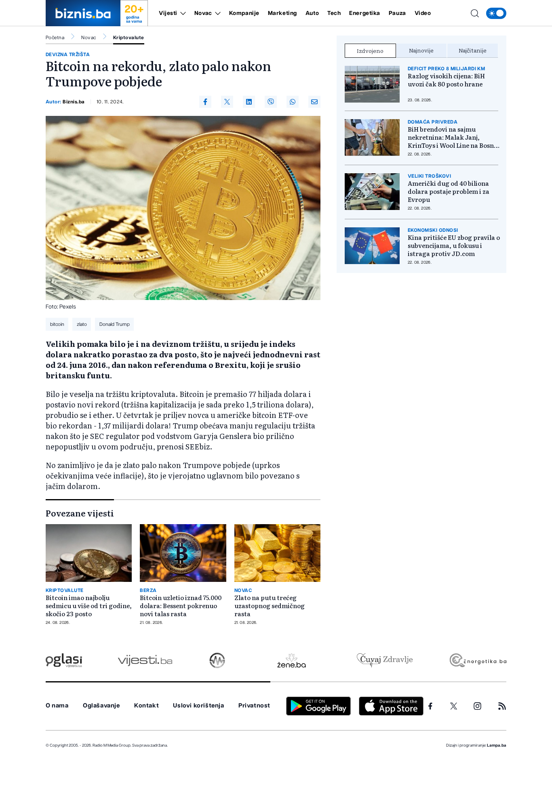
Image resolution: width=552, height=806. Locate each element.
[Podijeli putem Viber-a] (271, 102)
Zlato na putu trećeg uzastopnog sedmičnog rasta (269, 606)
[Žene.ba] (291, 660)
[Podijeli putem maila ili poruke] (314, 102)
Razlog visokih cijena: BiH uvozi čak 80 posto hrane (446, 80)
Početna (55, 37)
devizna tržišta (68, 54)
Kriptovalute (128, 37)
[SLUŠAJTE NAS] (217, 660)
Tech (334, 13)
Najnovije (421, 50)
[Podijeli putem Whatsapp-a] (293, 102)
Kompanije (244, 13)
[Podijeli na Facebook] (205, 102)
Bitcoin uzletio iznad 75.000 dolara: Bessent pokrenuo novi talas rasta (180, 606)
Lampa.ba (496, 745)
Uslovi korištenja (198, 706)
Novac (203, 13)
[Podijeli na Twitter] (227, 102)
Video (423, 13)
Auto (312, 13)
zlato (82, 324)
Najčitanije (473, 50)
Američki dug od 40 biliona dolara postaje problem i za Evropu (448, 191)
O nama (57, 706)
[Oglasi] (64, 660)
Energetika (364, 13)
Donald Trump (114, 324)
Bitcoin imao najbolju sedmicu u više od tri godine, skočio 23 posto (89, 606)
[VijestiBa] (145, 660)
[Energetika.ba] (477, 660)
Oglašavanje (101, 706)
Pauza (397, 13)
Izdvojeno (370, 50)
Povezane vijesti (80, 513)
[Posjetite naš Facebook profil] (430, 706)
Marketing (282, 13)
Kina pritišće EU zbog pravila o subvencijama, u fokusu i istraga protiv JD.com (454, 245)
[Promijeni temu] (496, 13)
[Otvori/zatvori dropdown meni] (181, 13)
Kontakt (146, 706)
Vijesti (168, 13)
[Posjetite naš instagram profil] (477, 706)
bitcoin (57, 324)
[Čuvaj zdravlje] (384, 660)
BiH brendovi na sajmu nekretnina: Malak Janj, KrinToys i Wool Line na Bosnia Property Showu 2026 (453, 137)
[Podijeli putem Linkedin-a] (249, 102)
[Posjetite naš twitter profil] (453, 706)
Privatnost (254, 706)
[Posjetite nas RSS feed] (502, 706)
